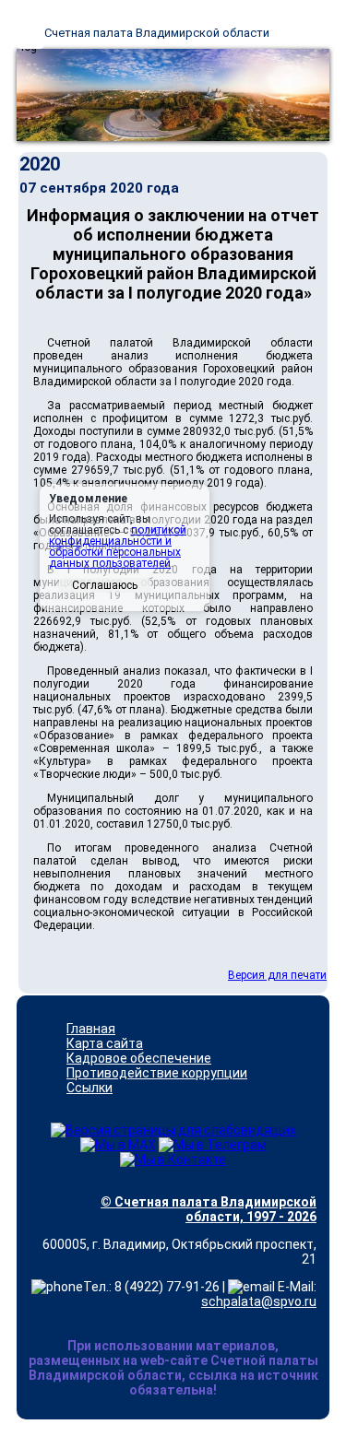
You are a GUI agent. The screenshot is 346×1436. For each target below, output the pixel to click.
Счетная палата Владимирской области (156, 33)
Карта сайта (104, 1043)
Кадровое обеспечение (138, 1058)
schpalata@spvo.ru (258, 1301)
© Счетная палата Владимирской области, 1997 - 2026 (208, 1209)
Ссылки (89, 1087)
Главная (90, 1028)
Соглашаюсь (104, 585)
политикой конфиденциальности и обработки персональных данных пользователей (117, 547)
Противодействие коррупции (156, 1072)
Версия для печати (277, 975)
